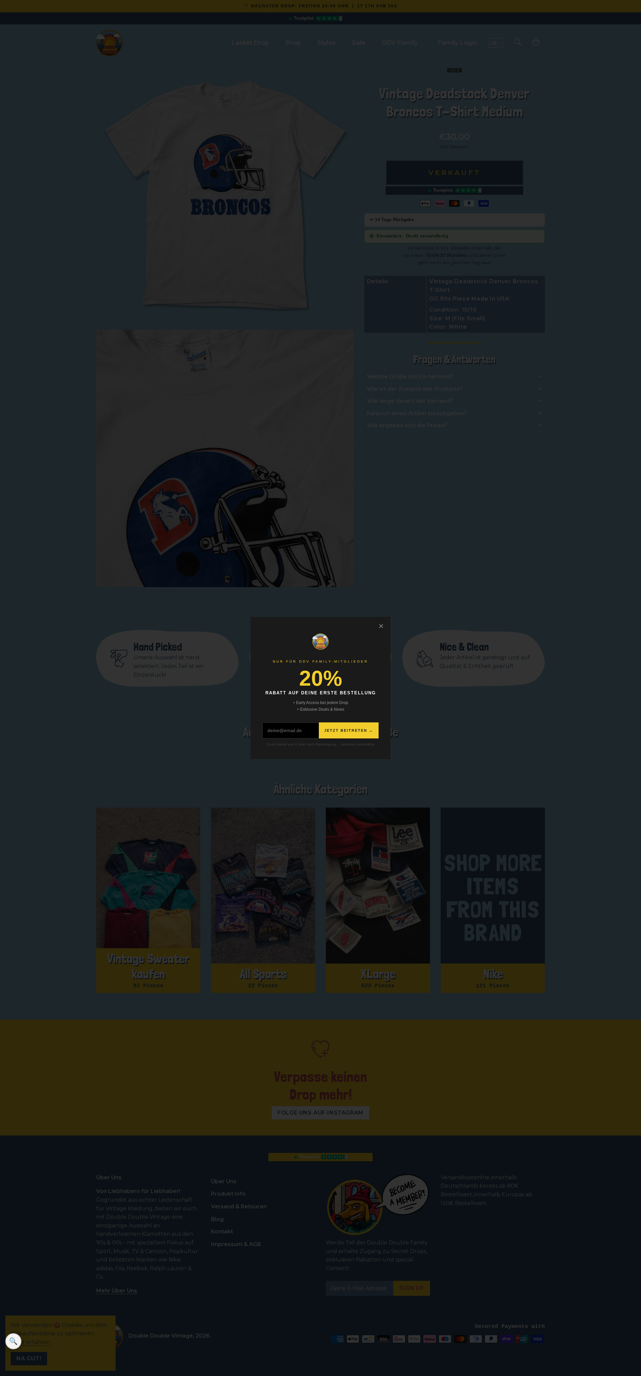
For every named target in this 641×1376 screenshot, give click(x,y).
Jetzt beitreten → (348, 730)
